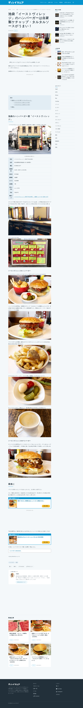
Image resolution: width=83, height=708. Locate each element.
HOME (9, 9)
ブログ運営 (57, 128)
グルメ (13, 9)
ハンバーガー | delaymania (15, 550)
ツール (56, 2)
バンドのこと (58, 125)
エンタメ (57, 107)
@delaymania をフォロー (21, 582)
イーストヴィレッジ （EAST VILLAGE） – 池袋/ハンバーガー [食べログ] (31, 196)
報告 (56, 135)
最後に (13, 106)
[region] (29, 177)
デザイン (57, 122)
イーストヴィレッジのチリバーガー (22, 104)
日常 (56, 138)
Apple (56, 89)
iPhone (56, 95)
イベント (57, 104)
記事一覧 (50, 2)
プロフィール (43, 2)
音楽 (56, 147)
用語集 (61, 2)
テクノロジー (58, 119)
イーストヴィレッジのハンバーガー (22, 102)
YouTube (57, 101)
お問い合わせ (67, 2)
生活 (56, 144)
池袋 (16, 562)
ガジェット (57, 113)
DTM (56, 92)
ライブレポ (57, 132)
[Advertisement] (29, 84)
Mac (56, 98)
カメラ (56, 110)
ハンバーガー (11, 562)
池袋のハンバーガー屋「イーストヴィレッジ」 (22, 100)
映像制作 (57, 141)
